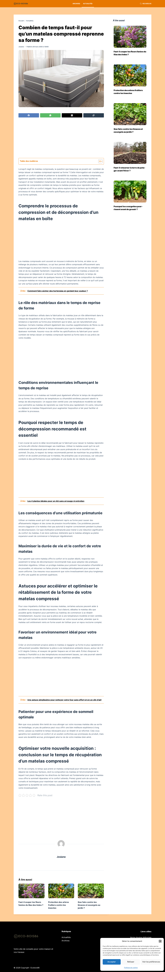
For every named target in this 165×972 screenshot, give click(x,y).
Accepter (112, 962)
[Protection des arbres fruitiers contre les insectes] (61, 891)
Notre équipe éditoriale (140, 937)
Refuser (130, 962)
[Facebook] (28, 115)
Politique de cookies (131, 967)
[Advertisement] (61, 138)
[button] (160, 941)
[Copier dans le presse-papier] (93, 115)
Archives (76, 3)
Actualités (87, 3)
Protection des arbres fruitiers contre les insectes (58, 905)
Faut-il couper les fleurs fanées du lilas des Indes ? (130, 53)
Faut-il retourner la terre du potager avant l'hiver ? (129, 169)
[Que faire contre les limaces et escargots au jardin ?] (91, 891)
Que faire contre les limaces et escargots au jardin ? (89, 905)
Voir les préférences (151, 962)
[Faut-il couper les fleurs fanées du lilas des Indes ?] (31, 891)
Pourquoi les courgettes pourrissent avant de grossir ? (128, 208)
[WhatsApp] (50, 115)
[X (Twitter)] (72, 115)
